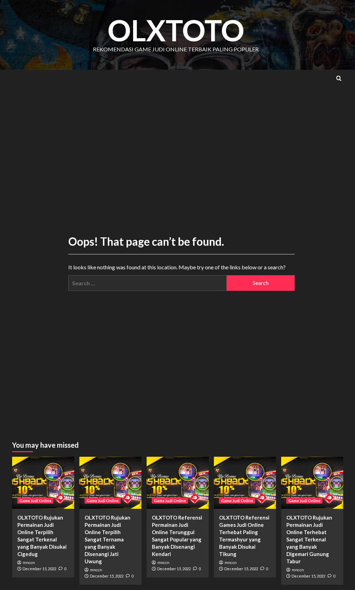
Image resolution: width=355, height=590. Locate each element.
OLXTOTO (175, 30)
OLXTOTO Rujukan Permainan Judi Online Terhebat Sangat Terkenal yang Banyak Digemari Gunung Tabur (309, 539)
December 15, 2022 (39, 568)
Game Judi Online (35, 500)
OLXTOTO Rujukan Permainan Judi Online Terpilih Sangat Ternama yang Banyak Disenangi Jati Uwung (107, 539)
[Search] (339, 78)
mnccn (29, 562)
